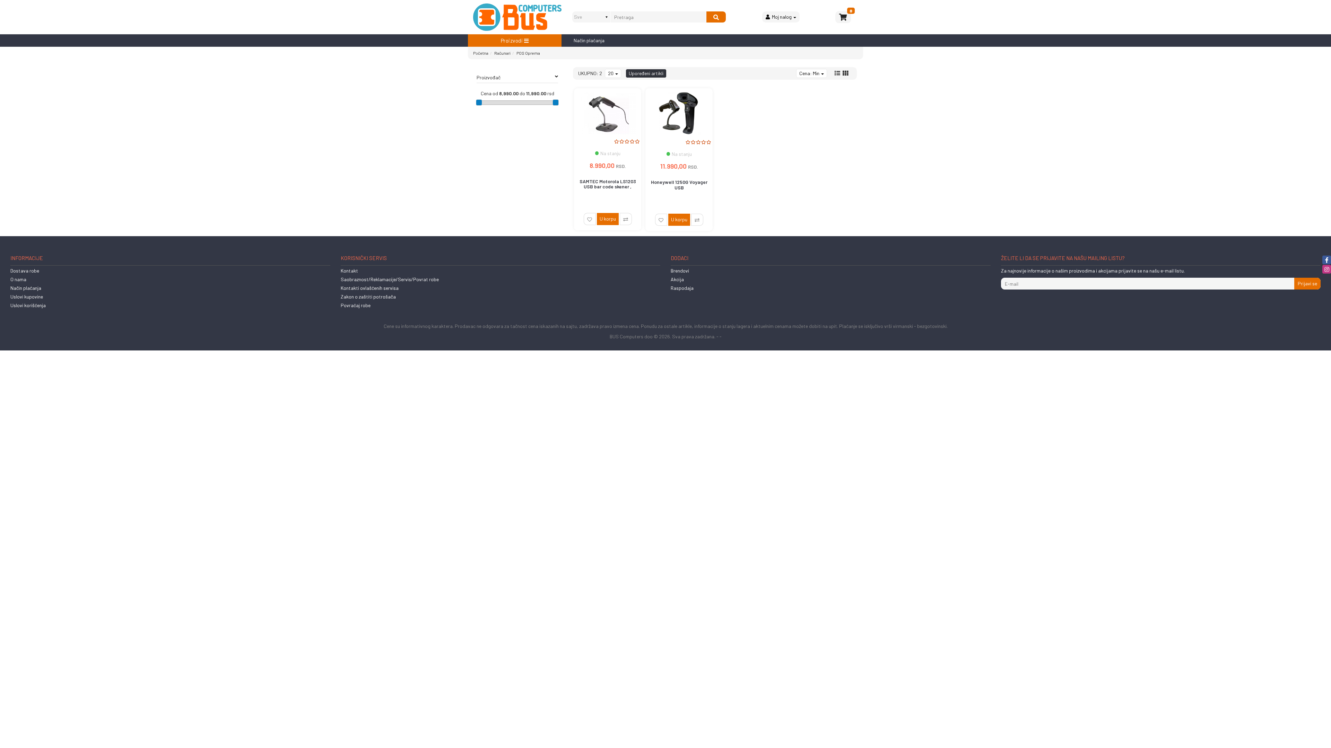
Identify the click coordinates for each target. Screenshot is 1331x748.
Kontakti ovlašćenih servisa (370, 288)
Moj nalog (781, 17)
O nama (18, 279)
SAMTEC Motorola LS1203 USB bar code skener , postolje (608, 186)
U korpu (608, 219)
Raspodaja (682, 288)
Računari (502, 53)
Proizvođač (489, 77)
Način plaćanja (589, 40)
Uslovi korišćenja (28, 305)
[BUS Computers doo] (517, 17)
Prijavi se (1307, 283)
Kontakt (349, 271)
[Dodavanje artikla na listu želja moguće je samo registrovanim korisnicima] (590, 219)
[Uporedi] (626, 219)
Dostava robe (24, 271)
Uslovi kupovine (26, 297)
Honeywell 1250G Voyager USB (679, 184)
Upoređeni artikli (646, 73)
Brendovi (680, 271)
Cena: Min (809, 73)
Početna (480, 53)
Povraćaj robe (356, 305)
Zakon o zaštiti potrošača (368, 297)
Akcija (677, 279)
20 (611, 73)
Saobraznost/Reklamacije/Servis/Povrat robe (390, 279)
